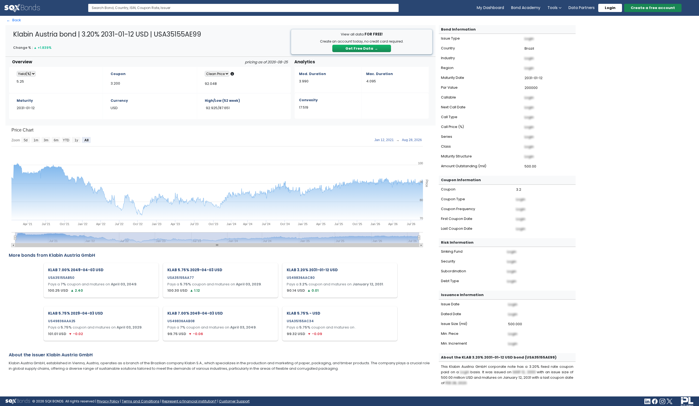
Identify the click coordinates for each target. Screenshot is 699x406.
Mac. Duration (379, 73)
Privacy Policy (108, 401)
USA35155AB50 (61, 277)
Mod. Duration (312, 73)
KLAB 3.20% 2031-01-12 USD (312, 270)
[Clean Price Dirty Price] (217, 74)
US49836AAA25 (61, 321)
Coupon (118, 73)
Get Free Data (361, 48)
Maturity (25, 100)
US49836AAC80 (301, 277)
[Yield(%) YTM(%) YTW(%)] (26, 74)
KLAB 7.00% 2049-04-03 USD (75, 270)
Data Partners (581, 7)
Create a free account (653, 7)
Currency (119, 100)
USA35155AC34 (300, 321)
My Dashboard (490, 7)
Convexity (308, 100)
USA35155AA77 (180, 277)
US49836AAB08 (181, 321)
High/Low (222, 100)
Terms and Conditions (140, 401)
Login (610, 7)
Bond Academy (525, 7)
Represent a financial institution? (189, 401)
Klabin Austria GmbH (72, 255)
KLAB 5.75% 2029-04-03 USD (194, 270)
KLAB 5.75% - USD (303, 313)
